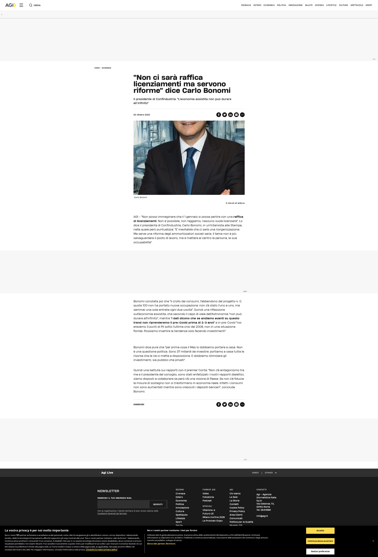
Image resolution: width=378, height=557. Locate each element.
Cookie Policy (237, 507)
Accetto (320, 530)
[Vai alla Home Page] (11, 5)
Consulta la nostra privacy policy (101, 549)
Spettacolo (357, 5)
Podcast (207, 500)
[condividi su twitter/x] (224, 114)
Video (206, 493)
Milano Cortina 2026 (214, 517)
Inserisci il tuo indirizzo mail (114, 498)
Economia (269, 5)
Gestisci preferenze (320, 551)
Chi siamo (235, 493)
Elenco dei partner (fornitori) (161, 543)
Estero (257, 5)
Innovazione (296, 5)
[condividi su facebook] (218, 114)
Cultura (343, 5)
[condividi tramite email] (236, 114)
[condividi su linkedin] (230, 114)
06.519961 (266, 510)
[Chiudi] (373, 541)
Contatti (234, 504)
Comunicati (236, 518)
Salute (309, 5)
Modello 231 (236, 525)
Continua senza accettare (320, 541)
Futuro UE (208, 513)
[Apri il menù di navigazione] (21, 5)
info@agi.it (262, 516)
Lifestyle (331, 5)
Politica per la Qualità (241, 521)
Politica (281, 5)
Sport (369, 5)
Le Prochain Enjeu (213, 520)
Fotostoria (208, 497)
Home (97, 68)
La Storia (234, 500)
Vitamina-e (209, 510)
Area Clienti (236, 514)
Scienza (319, 5)
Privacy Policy (237, 511)
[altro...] (242, 114)
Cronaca (246, 5)
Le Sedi (234, 497)
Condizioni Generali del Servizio (112, 513)
